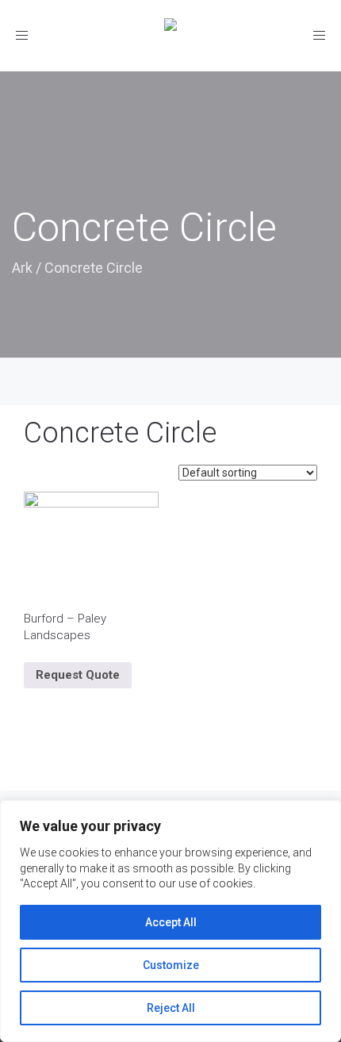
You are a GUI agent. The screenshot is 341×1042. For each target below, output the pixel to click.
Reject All (171, 1008)
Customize (171, 965)
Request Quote (78, 675)
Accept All (171, 922)
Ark (22, 267)
